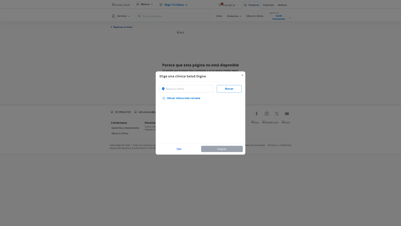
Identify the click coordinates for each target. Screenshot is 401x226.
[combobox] (186, 89)
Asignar (222, 149)
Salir (179, 149)
